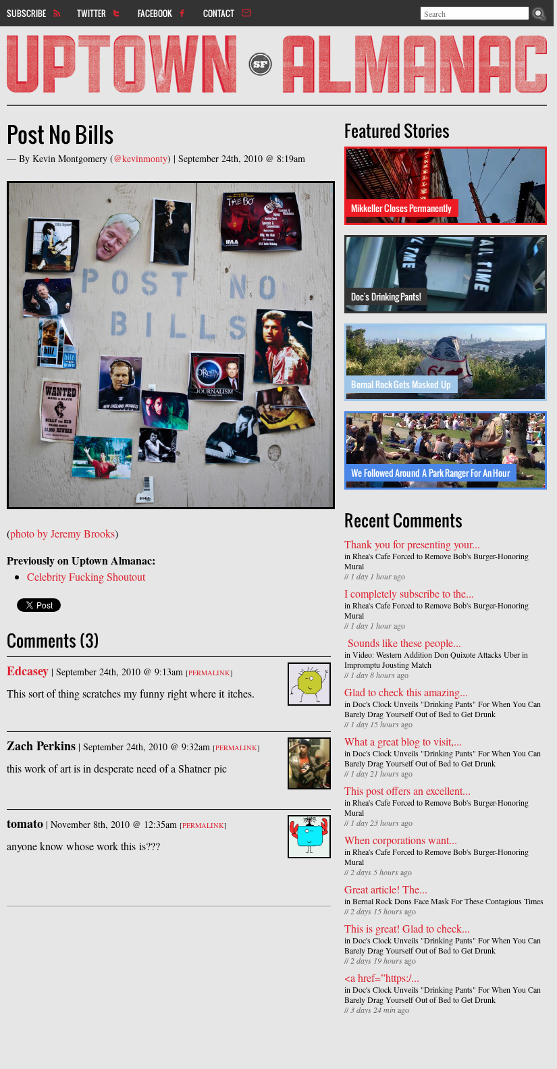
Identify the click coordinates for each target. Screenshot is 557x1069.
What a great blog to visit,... (403, 741)
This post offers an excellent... (407, 790)
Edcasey (28, 670)
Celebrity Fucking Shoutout (86, 576)
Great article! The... (385, 889)
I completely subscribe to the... (409, 593)
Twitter (91, 13)
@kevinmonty (140, 158)
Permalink (209, 672)
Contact (218, 13)
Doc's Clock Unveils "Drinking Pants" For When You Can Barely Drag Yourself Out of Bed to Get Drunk (442, 708)
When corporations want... (400, 840)
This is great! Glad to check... (407, 928)
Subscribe (26, 13)
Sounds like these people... (402, 642)
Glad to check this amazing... (406, 692)
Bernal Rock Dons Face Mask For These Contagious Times (447, 900)
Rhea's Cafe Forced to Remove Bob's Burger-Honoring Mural (436, 560)
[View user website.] (309, 697)
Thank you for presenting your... (412, 544)
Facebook (155, 13)
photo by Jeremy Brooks (62, 533)
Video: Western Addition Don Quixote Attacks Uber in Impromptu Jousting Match (436, 659)
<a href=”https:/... (381, 977)
